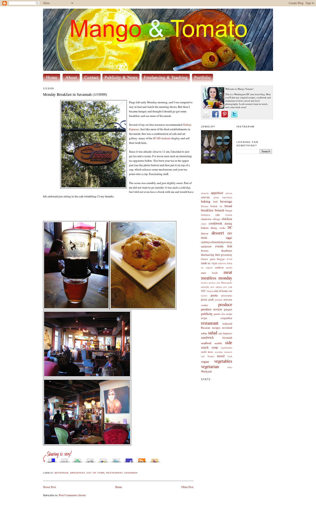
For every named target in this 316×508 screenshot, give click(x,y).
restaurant (209, 323)
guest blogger (217, 259)
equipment (206, 246)
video (229, 367)
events (219, 246)
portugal (218, 299)
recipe (229, 314)
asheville (205, 197)
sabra (204, 333)
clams (203, 223)
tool (202, 356)
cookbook (215, 223)
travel (220, 356)
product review (211, 309)
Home (118, 487)
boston (213, 206)
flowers (205, 250)
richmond (227, 323)
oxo (230, 291)
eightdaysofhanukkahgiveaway (216, 242)
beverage (226, 201)
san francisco (225, 333)
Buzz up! (154, 459)
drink (204, 238)
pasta (214, 295)
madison (219, 267)
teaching (218, 351)
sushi (203, 351)
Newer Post (49, 487)
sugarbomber (226, 347)
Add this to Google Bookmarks (103, 459)
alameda (205, 193)
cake (217, 214)
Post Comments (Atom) (72, 495)
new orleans (216, 286)
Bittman (204, 206)
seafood (206, 343)
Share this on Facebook (129, 459)
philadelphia (226, 295)
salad (212, 333)
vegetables (223, 361)
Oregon (210, 291)
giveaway (226, 255)
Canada (228, 214)
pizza (204, 299)
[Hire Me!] (167, 81)
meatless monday (216, 278)
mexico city (214, 282)
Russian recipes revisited (216, 328)
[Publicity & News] (121, 81)
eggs (229, 237)
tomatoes (228, 351)
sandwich (207, 337)
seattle (218, 343)
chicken (227, 219)
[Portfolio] (203, 81)
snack (205, 347)
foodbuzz (226, 250)
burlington (205, 214)
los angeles (207, 267)
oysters (204, 295)
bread (228, 206)
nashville (205, 286)
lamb (204, 263)
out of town (221, 291)
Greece (204, 259)
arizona (228, 193)
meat (228, 272)
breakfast (207, 210)
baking (205, 201)
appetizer (217, 192)
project (228, 309)
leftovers (222, 263)
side (228, 342)
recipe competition (216, 318)
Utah (230, 356)
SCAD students (162, 138)
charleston (206, 219)
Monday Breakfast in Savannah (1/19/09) (75, 94)
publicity (207, 313)
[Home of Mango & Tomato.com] (52, 81)
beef (215, 201)
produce (225, 304)
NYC (203, 291)
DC (230, 227)
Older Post (187, 487)
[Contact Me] (92, 81)
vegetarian (210, 366)
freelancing (207, 255)
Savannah (227, 337)
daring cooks (218, 227)
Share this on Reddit (90, 459)
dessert (218, 233)
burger (228, 210)
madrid (229, 267)
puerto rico (219, 314)
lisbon (229, 263)
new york (227, 286)
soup (215, 347)
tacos (210, 351)
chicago (216, 219)
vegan (205, 361)
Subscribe (141, 459)
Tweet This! (116, 459)
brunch (219, 210)
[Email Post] (43, 468)
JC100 (229, 259)
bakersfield (227, 197)
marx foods (209, 272)
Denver (204, 233)
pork (211, 299)
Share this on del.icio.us (51, 459)
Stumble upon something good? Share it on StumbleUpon (77, 459)
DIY (229, 233)
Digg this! (64, 459)
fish (229, 246)
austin (216, 197)
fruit (217, 255)
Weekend (206, 371)
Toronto (210, 356)
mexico (204, 282)
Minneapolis (226, 282)
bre (221, 206)
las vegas (212, 263)
